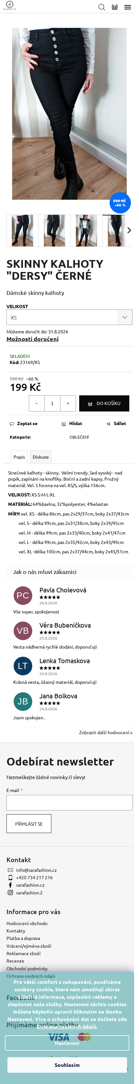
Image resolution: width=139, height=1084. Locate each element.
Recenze (15, 961)
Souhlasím (67, 1064)
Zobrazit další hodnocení (104, 732)
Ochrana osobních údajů (66, 1026)
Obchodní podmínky (27, 968)
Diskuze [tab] (41, 457)
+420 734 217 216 (34, 877)
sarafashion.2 (29, 892)
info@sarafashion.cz (36, 870)
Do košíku (109, 403)
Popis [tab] (19, 457)
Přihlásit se (29, 824)
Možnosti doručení (32, 338)
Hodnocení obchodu (27, 923)
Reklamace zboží (23, 953)
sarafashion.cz (30, 885)
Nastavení (67, 1042)
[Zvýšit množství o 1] (68, 403)
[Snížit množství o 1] (37, 403)
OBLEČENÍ (79, 437)
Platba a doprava (23, 938)
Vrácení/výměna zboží (28, 946)
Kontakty (15, 930)
